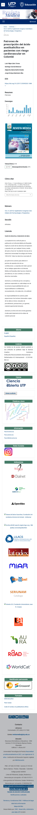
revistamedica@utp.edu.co (21, 734)
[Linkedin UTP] (23, 717)
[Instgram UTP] (20, 717)
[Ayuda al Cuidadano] (27, 717)
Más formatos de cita (12, 195)
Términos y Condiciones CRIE (12, 800)
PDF (9, 167)
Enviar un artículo (11, 393)
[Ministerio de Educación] (28, 4)
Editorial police (8, 699)
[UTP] (12, 4)
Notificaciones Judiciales (18, 795)
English (6, 333)
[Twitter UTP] (13, 717)
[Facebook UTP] (10, 717)
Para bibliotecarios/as (10, 438)
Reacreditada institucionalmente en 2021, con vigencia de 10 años (18, 754)
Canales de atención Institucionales (18, 792)
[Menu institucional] (3, 4)
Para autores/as (9, 435)
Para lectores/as (9, 431)
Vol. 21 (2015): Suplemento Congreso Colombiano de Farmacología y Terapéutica (18, 30)
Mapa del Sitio (18, 806)
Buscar (33, 21)
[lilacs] (18, 538)
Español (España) (10, 336)
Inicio (5, 27)
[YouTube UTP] (16, 717)
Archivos (11, 27)
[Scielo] (18, 468)
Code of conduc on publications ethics (16, 707)
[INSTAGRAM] (8, 451)
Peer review (8, 703)
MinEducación (19, 760)
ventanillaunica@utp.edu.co (18, 789)
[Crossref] (18, 685)
